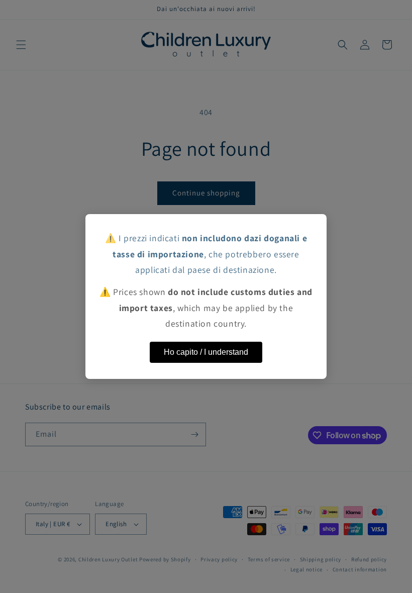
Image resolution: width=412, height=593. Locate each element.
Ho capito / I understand (206, 352)
